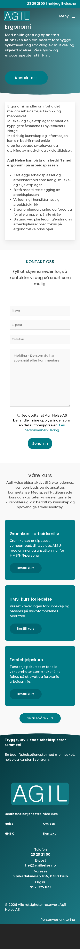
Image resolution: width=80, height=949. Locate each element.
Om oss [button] (49, 824)
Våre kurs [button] (50, 814)
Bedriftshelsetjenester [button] (23, 814)
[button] (67, 16)
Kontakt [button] (49, 833)
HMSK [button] (9, 833)
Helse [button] (9, 824)
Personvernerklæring (57, 920)
